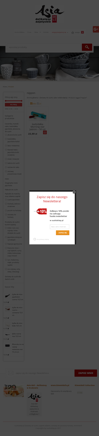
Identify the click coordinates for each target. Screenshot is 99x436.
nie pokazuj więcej (43, 239)
